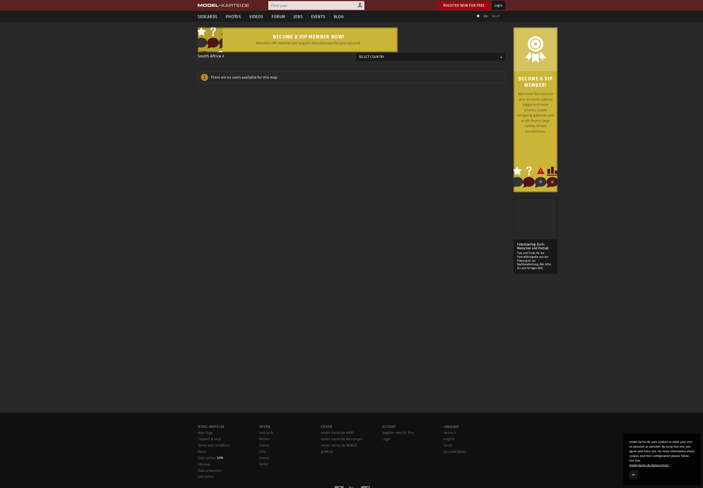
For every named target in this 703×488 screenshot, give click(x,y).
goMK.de (327, 452)
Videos (256, 16)
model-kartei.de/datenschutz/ (649, 465)
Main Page (205, 433)
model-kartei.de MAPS (337, 433)
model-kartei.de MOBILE (339, 445)
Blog (339, 16)
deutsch (450, 433)
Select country (371, 57)
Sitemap (204, 464)
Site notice (206, 477)
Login (499, 5)
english (449, 439)
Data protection (209, 471)
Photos (233, 16)
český (448, 445)
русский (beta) (455, 452)
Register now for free (464, 5)
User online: (210, 458)
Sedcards (207, 16)
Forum (278, 16)
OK (633, 474)
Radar (263, 464)
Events (318, 16)
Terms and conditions (214, 445)
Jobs (298, 16)
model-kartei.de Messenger (341, 439)
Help (496, 16)
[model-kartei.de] (223, 5)
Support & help (209, 439)
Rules (202, 452)
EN (485, 16)
